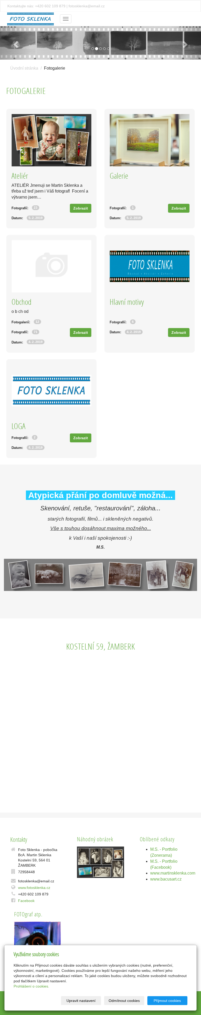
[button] (15, 43)
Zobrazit (80, 208)
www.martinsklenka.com (172, 873)
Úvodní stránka (24, 68)
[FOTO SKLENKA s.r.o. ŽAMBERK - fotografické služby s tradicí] (30, 18)
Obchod (21, 302)
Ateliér (20, 176)
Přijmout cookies (167, 1001)
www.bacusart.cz (166, 879)
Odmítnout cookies (124, 1001)
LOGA (18, 426)
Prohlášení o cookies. (31, 986)
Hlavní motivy (127, 302)
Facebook (26, 901)
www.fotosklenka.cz (34, 888)
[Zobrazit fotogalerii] (100, 862)
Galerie (119, 176)
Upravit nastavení (81, 1001)
